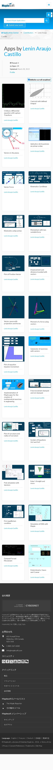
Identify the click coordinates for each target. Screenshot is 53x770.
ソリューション (10, 681)
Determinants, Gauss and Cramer (38, 571)
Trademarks (30, 746)
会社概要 (6, 595)
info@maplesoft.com (14, 650)
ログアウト (8, 725)
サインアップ (9, 720)
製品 (5, 676)
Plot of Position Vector (12, 274)
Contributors (28, 33)
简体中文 (46, 738)
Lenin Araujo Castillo (27, 51)
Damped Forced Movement (10, 560)
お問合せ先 (7, 631)
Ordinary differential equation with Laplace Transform (12, 113)
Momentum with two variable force (38, 231)
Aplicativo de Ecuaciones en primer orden (39, 145)
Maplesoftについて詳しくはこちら (13, 624)
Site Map (39, 746)
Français (22, 738)
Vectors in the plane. (11, 153)
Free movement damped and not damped (39, 392)
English (14, 738)
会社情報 (7, 691)
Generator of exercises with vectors (39, 350)
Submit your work (15, 25)
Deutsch (30, 738)
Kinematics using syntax (13, 231)
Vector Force (9, 187)
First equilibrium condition (10, 522)
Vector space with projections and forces (12, 322)
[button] (48, 14)
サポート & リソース (11, 686)
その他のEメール (13, 708)
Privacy (5, 746)
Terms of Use (46, 742)
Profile (12, 72)
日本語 (38, 738)
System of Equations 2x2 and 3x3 (38, 441)
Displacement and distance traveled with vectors (38, 272)
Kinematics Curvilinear (38, 186)
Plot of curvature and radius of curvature (12, 435)
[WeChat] (27, 661)
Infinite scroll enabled (40, 79)
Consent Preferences (17, 746)
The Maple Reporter (14, 703)
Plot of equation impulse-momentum (11, 366)
